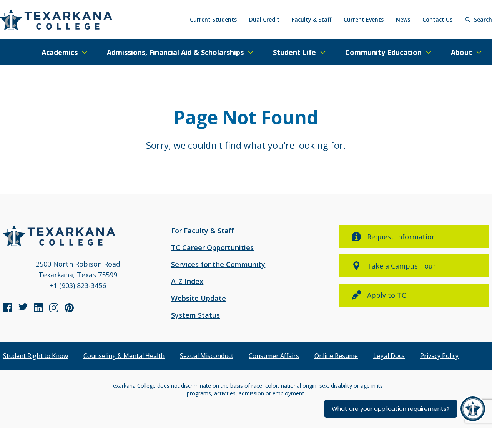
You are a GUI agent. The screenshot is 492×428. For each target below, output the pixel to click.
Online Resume (336, 356)
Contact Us (437, 19)
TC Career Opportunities (212, 247)
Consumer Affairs (274, 356)
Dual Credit (264, 19)
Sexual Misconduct (206, 356)
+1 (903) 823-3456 (78, 285)
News (403, 19)
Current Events (364, 19)
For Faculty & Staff (202, 230)
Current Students (213, 19)
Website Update (198, 298)
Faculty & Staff (311, 19)
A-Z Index (187, 281)
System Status (195, 315)
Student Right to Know (35, 356)
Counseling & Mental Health (124, 356)
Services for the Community (218, 264)
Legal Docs (389, 356)
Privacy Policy (439, 356)
